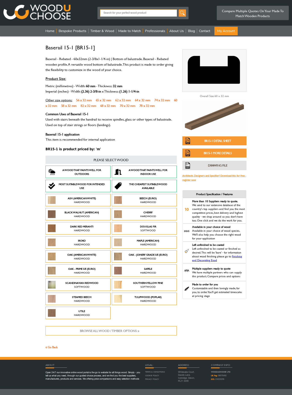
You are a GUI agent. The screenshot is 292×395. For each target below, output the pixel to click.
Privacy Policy (152, 379)
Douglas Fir (148, 228)
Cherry (148, 214)
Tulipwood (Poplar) (148, 299)
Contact (204, 31)
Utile (82, 313)
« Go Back (52, 347)
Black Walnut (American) (82, 214)
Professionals (155, 31)
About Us (176, 31)
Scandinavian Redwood (81, 285)
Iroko (82, 242)
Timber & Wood (102, 31)
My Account (226, 31)
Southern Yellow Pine (148, 285)
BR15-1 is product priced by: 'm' (73, 149)
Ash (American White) (82, 200)
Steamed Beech (81, 299)
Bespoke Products (72, 31)
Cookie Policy (152, 375)
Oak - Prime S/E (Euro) (82, 270)
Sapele (148, 270)
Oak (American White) (81, 256)
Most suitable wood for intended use (82, 186)
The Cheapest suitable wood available (148, 186)
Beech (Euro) (148, 200)
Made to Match (129, 31)
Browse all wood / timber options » (109, 331)
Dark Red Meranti (81, 228)
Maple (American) (148, 242)
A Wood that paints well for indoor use (148, 172)
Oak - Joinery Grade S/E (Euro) (148, 256)
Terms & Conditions (155, 371)
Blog (191, 31)
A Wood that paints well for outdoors (81, 172)
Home (50, 31)
